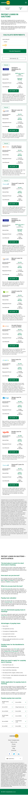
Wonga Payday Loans (19, 707)
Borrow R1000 (18, 702)
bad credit (16, 648)
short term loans (7, 588)
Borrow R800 (18, 726)
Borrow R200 (4, 707)
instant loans (4, 615)
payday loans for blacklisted (11, 651)
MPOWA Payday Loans (5, 702)
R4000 (12, 580)
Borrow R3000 (18, 715)
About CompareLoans (13, 740)
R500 (6, 580)
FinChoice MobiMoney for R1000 (16, 69)
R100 (2, 580)
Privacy (14, 744)
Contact (14, 746)
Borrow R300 (18, 711)
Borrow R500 (4, 726)
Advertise (13, 750)
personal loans (8, 602)
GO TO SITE (12, 90)
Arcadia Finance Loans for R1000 (16, 146)
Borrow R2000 (5, 711)
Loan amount (5, 39)
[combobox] (14, 759)
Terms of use (13, 742)
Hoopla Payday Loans (18, 721)
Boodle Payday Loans (5, 716)
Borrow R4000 (5, 721)
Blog (14, 748)
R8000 (8, 581)
